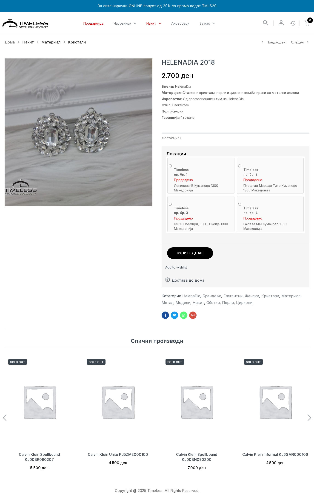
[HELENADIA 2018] (165, 315)
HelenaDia (191, 296)
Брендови (212, 296)
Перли (228, 302)
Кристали (77, 42)
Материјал (50, 42)
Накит (28, 42)
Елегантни (233, 296)
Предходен (275, 42)
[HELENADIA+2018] (174, 315)
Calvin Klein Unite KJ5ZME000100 (118, 454)
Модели (183, 302)
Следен (297, 42)
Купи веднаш (190, 253)
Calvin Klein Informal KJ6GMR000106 (275, 454)
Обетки (213, 302)
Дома (10, 42)
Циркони (244, 302)
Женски (252, 296)
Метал (167, 302)
